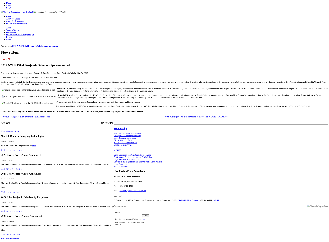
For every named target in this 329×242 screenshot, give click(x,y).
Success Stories (12, 30)
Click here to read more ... (11, 150)
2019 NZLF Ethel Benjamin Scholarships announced (35, 46)
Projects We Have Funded (16, 23)
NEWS (5, 123)
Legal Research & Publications (126, 159)
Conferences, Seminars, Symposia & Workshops (133, 157)
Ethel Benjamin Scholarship (125, 138)
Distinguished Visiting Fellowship (127, 136)
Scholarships (120, 128)
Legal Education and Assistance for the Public (132, 155)
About (8, 28)
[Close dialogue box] (317, 206)
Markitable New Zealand (188, 200)
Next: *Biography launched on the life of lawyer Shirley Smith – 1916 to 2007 (197, 117)
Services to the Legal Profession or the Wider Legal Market (138, 162)
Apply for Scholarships (15, 21)
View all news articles (10, 131)
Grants (117, 150)
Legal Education (120, 164)
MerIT (216, 200)
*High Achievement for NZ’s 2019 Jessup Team (26, 117)
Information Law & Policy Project (20, 35)
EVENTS (107, 123)
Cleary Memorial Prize (123, 140)
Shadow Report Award (123, 145)
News (8, 39)
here (34, 145)
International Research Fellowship (127, 133)
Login (8, 8)
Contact (9, 5)
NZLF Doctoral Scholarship (125, 142)
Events (9, 37)
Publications (11, 32)
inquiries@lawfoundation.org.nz (133, 191)
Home (8, 3)
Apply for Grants (13, 19)
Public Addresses (121, 166)
